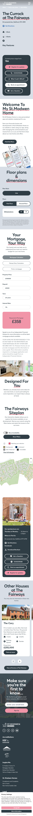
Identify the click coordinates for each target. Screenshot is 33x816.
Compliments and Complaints (10, 781)
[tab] (16, 257)
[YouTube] (17, 730)
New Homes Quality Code (9, 785)
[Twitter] (4, 730)
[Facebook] (8, 730)
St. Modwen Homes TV (9, 766)
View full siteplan (8, 452)
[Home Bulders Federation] (16, 742)
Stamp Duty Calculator (9, 770)
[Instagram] (12, 730)
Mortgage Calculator (8, 768)
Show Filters (16, 437)
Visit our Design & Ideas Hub (10, 772)
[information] (3, 607)
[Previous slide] (13, 661)
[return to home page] (9, 3)
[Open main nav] (29, 3)
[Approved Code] (16, 748)
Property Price (7, 274)
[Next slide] (20, 661)
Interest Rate (7, 303)
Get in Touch (6, 783)
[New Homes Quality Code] (16, 755)
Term (4, 294)
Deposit (5, 284)
